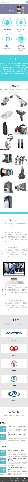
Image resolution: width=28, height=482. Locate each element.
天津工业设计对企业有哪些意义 (16, 450)
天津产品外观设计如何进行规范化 (17, 427)
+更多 (14, 212)
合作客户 (14, 320)
